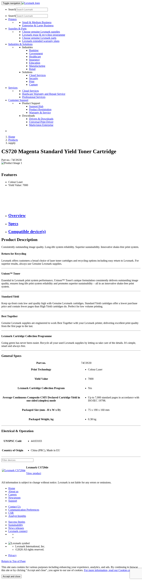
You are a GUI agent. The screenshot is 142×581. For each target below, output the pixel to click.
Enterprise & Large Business (38, 25)
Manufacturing (37, 65)
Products (13, 139)
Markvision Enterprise (41, 125)
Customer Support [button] (18, 100)
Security (33, 78)
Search (12, 9)
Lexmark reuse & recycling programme (43, 34)
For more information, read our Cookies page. (109, 570)
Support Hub (36, 106)
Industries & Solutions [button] (20, 44)
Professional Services (33, 97)
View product (33, 473)
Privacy (12, 555)
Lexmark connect (17, 531)
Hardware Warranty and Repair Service (43, 93)
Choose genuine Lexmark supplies (41, 31)
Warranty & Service (40, 112)
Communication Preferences (23, 509)
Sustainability (15, 524)
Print (31, 81)
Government (36, 53)
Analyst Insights (17, 515)
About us (13, 491)
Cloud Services (37, 75)
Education (34, 62)
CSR (11, 512)
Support (12, 500)
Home (11, 136)
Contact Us (14, 506)
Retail (32, 69)
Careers (12, 494)
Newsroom (14, 497)
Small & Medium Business (36, 22)
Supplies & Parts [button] (17, 28)
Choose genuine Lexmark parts (39, 37)
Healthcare (35, 56)
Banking (33, 50)
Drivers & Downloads (41, 118)
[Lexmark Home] (31, 3)
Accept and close (11, 576)
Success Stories (16, 521)
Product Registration (40, 109)
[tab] (74, 215)
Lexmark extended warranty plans (40, 41)
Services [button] (12, 87)
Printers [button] (12, 19)
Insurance (34, 59)
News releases (16, 528)
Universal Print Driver (41, 121)
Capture (33, 84)
